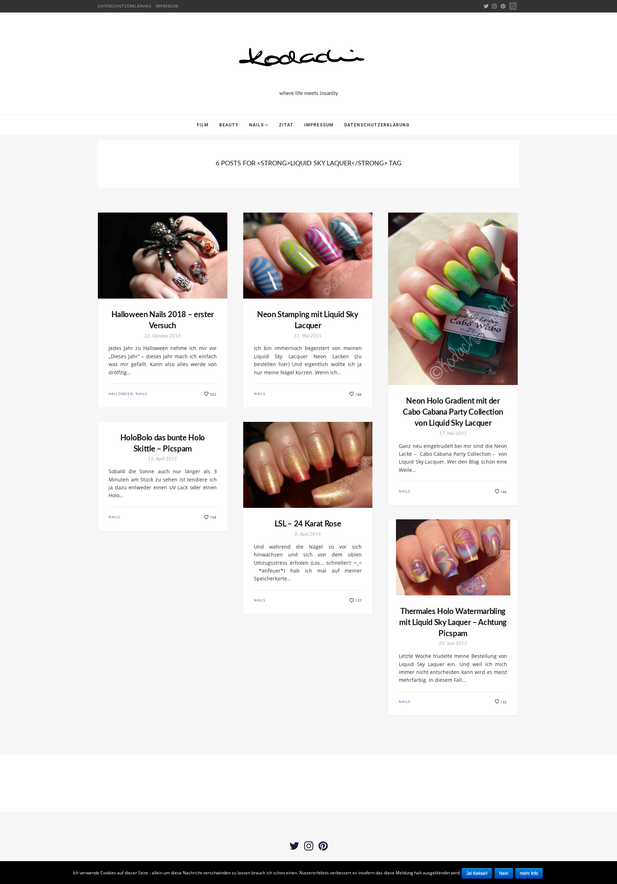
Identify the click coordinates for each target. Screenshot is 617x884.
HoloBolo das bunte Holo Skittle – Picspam (162, 443)
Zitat (286, 125)
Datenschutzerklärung (125, 6)
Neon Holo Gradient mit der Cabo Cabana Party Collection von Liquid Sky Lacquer (453, 412)
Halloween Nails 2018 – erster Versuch (162, 320)
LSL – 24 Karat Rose (308, 524)
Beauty (229, 125)
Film (203, 125)
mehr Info (529, 873)
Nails (256, 125)
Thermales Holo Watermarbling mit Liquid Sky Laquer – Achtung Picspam (453, 623)
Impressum (167, 6)
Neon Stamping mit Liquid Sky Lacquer (307, 320)
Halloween (121, 393)
